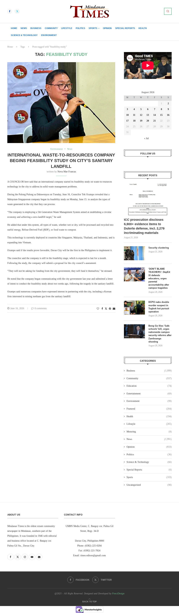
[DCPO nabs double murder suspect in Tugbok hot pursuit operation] (134, 308)
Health (142, 28)
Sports (93, 28)
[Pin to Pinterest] (110, 308)
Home (14, 28)
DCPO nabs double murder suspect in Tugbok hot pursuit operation (158, 307)
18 (134, 120)
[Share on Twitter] (106, 308)
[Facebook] (9, 11)
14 (154, 115)
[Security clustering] (134, 253)
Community (51, 28)
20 (147, 120)
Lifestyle (66, 28)
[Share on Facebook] (102, 308)
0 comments (40, 308)
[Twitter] (17, 11)
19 (141, 120)
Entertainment (149, 393)
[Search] (168, 11)
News (24, 28)
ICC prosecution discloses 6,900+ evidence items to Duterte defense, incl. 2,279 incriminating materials (144, 226)
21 (154, 120)
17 (127, 120)
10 (127, 115)
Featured (149, 408)
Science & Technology (24, 35)
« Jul (146, 138)
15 (161, 115)
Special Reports (125, 28)
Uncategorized (149, 485)
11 (134, 115)
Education (149, 386)
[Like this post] (98, 308)
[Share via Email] (114, 308)
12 (141, 115)
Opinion (107, 28)
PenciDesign (118, 593)
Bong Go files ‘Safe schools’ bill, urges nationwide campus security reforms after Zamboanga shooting (159, 333)
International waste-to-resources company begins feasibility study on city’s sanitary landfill (61, 161)
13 (147, 115)
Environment (49, 35)
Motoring (149, 431)
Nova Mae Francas (67, 171)
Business (35, 28)
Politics (80, 28)
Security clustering (158, 247)
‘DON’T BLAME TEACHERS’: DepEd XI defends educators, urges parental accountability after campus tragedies (159, 278)
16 (168, 115)
